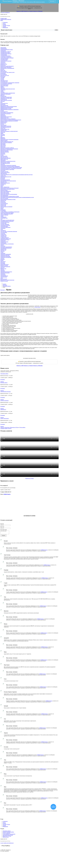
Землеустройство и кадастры (6, 100)
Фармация (2, 259)
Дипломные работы (4, 373)
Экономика (2, 270)
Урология (2, 258)
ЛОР (1, 136)
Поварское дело (3, 181)
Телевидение (3, 240)
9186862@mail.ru (3, 19)
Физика (1, 260)
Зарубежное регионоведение (6, 97)
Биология (2, 69)
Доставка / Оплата (6, 25)
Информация (5, 27)
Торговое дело (3, 250)
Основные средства (4, 171)
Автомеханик (3, 50)
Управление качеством (4, 255)
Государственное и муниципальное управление (9, 82)
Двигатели (2, 87)
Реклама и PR (3, 205)
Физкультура (2, 261)
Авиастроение (3, 47)
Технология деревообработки (6, 246)
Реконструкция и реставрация (6, 206)
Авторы (4, 26)
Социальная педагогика (5, 225)
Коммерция (2, 114)
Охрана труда (3, 175)
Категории (2, 289)
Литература (2, 132)
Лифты (1, 133)
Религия (2, 207)
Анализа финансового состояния (6, 57)
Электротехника (3, 276)
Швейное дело (3, 268)
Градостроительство (4, 84)
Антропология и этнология (5, 60)
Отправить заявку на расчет (5, 428)
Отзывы (4, 24)
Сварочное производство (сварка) (7, 212)
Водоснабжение (3, 74)
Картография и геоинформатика (6, 112)
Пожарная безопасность (5, 182)
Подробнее (2, 379)
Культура (2, 123)
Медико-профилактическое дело (6, 141)
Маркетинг (2, 137)
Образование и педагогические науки (7, 161)
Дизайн (1, 90)
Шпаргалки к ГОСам (14, 427)
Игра (1, 102)
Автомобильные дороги (5, 52)
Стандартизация (3, 232)
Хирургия (2, 267)
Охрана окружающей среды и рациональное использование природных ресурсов (16, 174)
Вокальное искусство (4, 75)
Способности (3, 230)
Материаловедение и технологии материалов (9, 139)
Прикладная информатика (5, 191)
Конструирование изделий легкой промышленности (10, 119)
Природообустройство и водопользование (8, 194)
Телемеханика (3, 242)
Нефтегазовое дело (4, 159)
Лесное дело (2, 128)
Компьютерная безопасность (6, 116)
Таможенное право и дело (5, 238)
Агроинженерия (3, 54)
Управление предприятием (5, 257)
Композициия (3, 115)
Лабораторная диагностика (5, 126)
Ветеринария (3, 73)
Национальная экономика (5, 158)
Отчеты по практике (4, 400)
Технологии (2, 245)
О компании (5, 22)
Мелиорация (2, 143)
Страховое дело (3, 235)
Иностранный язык (4, 105)
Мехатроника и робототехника (6, 149)
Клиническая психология (5, 113)
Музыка (2, 154)
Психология (2, 201)
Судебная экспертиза (4, 237)
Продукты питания (4, 198)
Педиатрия (2, 178)
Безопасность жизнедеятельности (7, 66)
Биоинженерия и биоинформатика (7, 68)
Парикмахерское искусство (5, 176)
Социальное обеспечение (5, 227)
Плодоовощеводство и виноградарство (8, 180)
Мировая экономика (4, 150)
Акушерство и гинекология (5, 56)
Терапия (2, 244)
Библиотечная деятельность (5, 67)
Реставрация (2, 209)
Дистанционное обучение (5, 391)
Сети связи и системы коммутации (7, 220)
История (2, 110)
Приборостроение (4, 190)
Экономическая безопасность (6, 271)
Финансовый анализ (4, 264)
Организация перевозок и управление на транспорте (10, 168)
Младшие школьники (4, 151)
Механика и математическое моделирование (9, 148)
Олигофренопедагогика (5, 163)
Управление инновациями (5, 254)
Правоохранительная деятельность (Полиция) (9, 188)
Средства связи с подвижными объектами (8, 231)
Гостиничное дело (4, 81)
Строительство (3, 236)
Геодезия (2, 78)
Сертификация (3, 216)
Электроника (3, 274)
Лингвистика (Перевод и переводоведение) (9, 131)
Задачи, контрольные (4, 418)
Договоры (2, 91)
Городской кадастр (4, 80)
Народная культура (4, 157)
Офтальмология (3, 173)
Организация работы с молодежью (7, 169)
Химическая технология (5, 266)
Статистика (2, 233)
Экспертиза (2, 273)
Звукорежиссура (3, 99)
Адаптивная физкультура (5, 55)
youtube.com (5, 842)
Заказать (2, 381)
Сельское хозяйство (4, 214)
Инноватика (2, 104)
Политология (3, 183)
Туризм (1, 252)
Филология (2, 262)
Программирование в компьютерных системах (9, 196)
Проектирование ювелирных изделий (7, 199)
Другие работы (22, 427)
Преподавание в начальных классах (7, 189)
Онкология (2, 164)
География (2, 77)
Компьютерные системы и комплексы (7, 118)
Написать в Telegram (28, 11)
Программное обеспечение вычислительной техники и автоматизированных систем (17, 197)
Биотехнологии (3, 71)
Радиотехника (3, 202)
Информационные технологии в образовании (9, 109)
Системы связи (3, 223)
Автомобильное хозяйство (5, 51)
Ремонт (1, 208)
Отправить (3, 535)
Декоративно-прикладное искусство (7, 88)
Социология (2, 228)
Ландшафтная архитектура (5, 127)
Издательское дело (4, 103)
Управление (2, 253)
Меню (1, 20)
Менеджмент (3, 144)
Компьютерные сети (4, 117)
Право (1, 185)
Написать (9, 19)
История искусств (4, 111)
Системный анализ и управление (7, 221)
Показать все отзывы (29, 478)
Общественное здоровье (5, 162)
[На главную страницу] (5, 12)
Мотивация (2, 152)
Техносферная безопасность (5, 247)
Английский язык (3, 59)
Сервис (1, 215)
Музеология (2, 153)
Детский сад (2, 89)
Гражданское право (4, 85)
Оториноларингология (4, 172)
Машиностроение (3, 140)
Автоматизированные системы (6, 49)
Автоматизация (3, 48)
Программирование (4, 195)
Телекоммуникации (4, 241)
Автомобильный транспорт (5, 53)
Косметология (3, 122)
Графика (2, 86)
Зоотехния (2, 101)
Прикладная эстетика (4, 192)
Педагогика (2, 177)
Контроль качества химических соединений (9, 120)
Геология (2, 79)
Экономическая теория (4, 272)
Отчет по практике (6, 832)
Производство (3, 200)
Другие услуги (6, 837)
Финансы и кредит (4, 265)
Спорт (1, 229)
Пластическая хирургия (5, 179)
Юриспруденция (3, 278)
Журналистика (3, 96)
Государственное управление (6, 83)
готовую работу (37, 307)
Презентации (7, 427)
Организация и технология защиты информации (10, 166)
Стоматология (3, 234)
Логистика (2, 134)
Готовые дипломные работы (8, 831)
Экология (2, 269)
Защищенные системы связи (6, 98)
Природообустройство (4, 193)
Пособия (2, 184)
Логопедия (2, 135)
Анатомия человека (4, 58)
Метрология (2, 146)
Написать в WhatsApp (38, 11)
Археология (2, 61)
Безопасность (3, 65)
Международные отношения (6, 142)
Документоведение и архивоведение (7, 92)
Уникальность (3, 409)
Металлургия (3, 145)
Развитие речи (3, 204)
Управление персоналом (5, 256)
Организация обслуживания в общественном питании (11, 167)
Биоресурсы (2, 70)
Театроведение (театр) (4, 239)
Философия (2, 263)
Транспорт (2, 251)
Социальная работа (4, 226)
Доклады (2, 427)
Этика (1, 277)
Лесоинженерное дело (4, 129)
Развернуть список (4, 281)
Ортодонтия (2, 170)
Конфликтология (3, 121)
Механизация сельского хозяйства (7, 147)
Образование (3, 160)
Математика (2, 138)
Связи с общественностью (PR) (6, 213)
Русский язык (3, 210)
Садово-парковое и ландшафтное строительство (9, 211)
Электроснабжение (4, 275)
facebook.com (10, 842)
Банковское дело (3, 64)
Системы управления (4, 224)
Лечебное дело (3, 130)
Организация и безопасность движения (8, 165)
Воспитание (2, 76)
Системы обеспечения (4, 222)
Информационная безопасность (6, 107)
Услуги (4, 23)
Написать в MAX (20, 11)
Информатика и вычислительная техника (8, 106)
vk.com (1, 842)
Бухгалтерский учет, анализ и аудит (7, 72)
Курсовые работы (3, 382)
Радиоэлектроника (4, 203)
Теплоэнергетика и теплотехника (7, 243)
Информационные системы (5, 108)
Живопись (2, 95)
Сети (1, 219)
